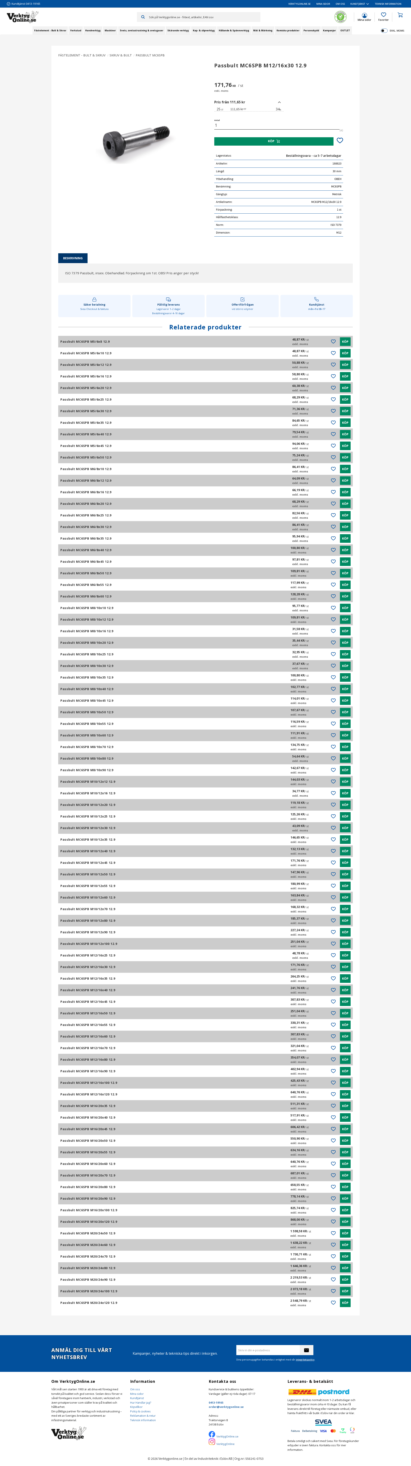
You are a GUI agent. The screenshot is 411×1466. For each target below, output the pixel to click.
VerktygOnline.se (227, 1436)
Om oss (135, 1389)
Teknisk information (143, 1420)
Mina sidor (137, 1394)
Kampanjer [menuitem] (329, 30)
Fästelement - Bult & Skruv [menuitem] (50, 30)
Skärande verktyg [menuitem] (178, 30)
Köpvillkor (136, 1407)
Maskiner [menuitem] (110, 30)
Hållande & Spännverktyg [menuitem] (234, 30)
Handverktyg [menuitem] (93, 30)
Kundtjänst (137, 1398)
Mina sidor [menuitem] (323, 3)
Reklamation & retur (143, 1416)
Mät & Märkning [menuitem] (263, 30)
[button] (383, 16)
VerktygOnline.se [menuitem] (299, 3)
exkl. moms (397, 30)
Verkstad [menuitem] (75, 30)
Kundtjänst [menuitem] (357, 3)
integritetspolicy (305, 1359)
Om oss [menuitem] (340, 3)
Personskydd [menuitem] (311, 30)
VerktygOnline (225, 1444)
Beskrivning (73, 258)
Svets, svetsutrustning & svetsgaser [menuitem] (141, 30)
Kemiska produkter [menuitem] (288, 30)
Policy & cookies (140, 1411)
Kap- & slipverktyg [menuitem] (204, 30)
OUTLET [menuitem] (345, 30)
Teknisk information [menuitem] (388, 3)
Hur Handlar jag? (140, 1402)
